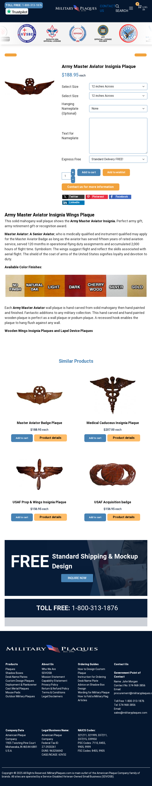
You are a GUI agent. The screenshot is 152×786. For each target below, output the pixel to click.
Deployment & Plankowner (21, 684)
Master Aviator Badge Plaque (39, 423)
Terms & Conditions (53, 692)
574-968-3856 (137, 685)
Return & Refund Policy (55, 688)
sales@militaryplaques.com (130, 712)
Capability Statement (54, 680)
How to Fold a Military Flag (93, 696)
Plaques (10, 669)
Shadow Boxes (14, 672)
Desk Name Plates (16, 676)
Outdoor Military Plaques (20, 696)
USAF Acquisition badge (112, 502)
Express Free (71, 159)
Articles (82, 700)
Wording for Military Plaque (94, 692)
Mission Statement (53, 676)
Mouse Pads (13, 692)
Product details (50, 438)
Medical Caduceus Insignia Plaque (113, 423)
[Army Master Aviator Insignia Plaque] (30, 86)
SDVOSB (47, 672)
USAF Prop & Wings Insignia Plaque (39, 502)
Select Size (70, 87)
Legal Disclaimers (52, 696)
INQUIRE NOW (77, 578)
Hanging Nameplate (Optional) (70, 108)
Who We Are (49, 669)
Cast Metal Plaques (17, 688)
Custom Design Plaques (20, 680)
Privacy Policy (50, 684)
